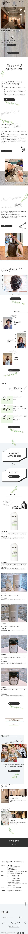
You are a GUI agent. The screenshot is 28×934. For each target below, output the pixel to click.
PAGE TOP (25, 904)
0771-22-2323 (15, 456)
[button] (19, 294)
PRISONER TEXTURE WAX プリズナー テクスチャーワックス (13, 658)
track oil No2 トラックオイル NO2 (10, 626)
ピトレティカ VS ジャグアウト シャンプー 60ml (13, 564)
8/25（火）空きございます (7, 42)
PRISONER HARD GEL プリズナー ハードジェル (13, 690)
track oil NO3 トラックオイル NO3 (10, 595)
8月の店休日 (3, 46)
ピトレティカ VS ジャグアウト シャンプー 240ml (13, 534)
